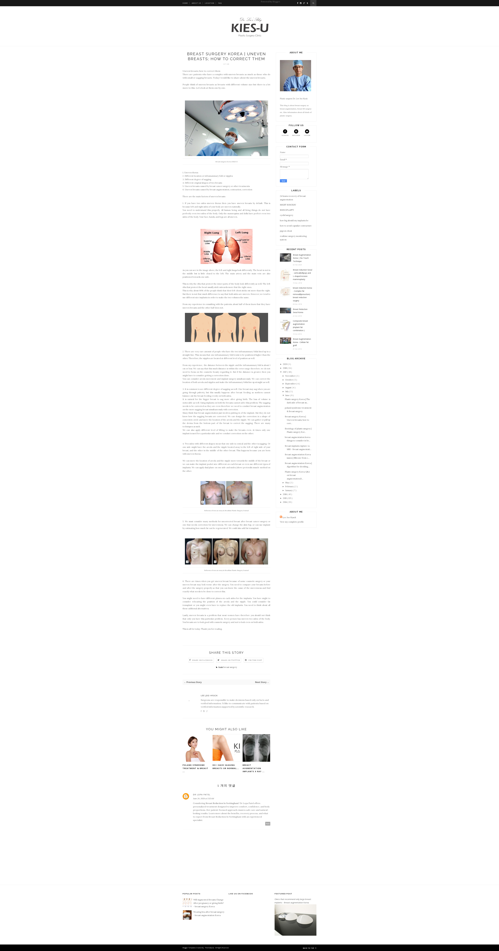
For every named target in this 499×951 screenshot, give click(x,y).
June (287, 395)
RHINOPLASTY (287, 210)
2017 (285, 372)
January (289, 490)
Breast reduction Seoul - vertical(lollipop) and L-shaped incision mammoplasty (302, 275)
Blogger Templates (189, 948)
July (287, 391)
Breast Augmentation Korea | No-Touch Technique (302, 258)
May (287, 482)
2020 (285, 364)
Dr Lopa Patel (201, 794)
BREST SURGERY (288, 205)
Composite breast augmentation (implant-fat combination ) (300, 326)
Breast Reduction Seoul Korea (300, 311)
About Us (196, 3)
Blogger (276, 1)
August (288, 387)
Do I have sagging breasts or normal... (226, 767)
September (290, 383)
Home (185, 3)
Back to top (309, 948)
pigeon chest (286, 231)
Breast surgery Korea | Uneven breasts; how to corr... (297, 420)
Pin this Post (255, 660)
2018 (285, 368)
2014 (285, 502)
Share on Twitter (230, 660)
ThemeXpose (209, 948)
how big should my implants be (294, 220)
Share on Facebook (202, 660)
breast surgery (230, 667)
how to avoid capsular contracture (296, 225)
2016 (285, 494)
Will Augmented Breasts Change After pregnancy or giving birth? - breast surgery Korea (208, 903)
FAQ (220, 3)
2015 (285, 498)
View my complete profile (292, 522)
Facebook (285, 135)
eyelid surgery (286, 215)
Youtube (307, 135)
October (289, 380)
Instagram (296, 135)
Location (209, 3)
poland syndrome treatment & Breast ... (195, 768)
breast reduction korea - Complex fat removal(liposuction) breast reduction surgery (302, 294)
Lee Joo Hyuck (209, 695)
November (290, 376)
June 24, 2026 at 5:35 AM (203, 798)
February (289, 486)
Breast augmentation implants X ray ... (254, 768)
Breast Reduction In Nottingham (222, 803)
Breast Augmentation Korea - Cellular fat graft (302, 342)
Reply (268, 823)
